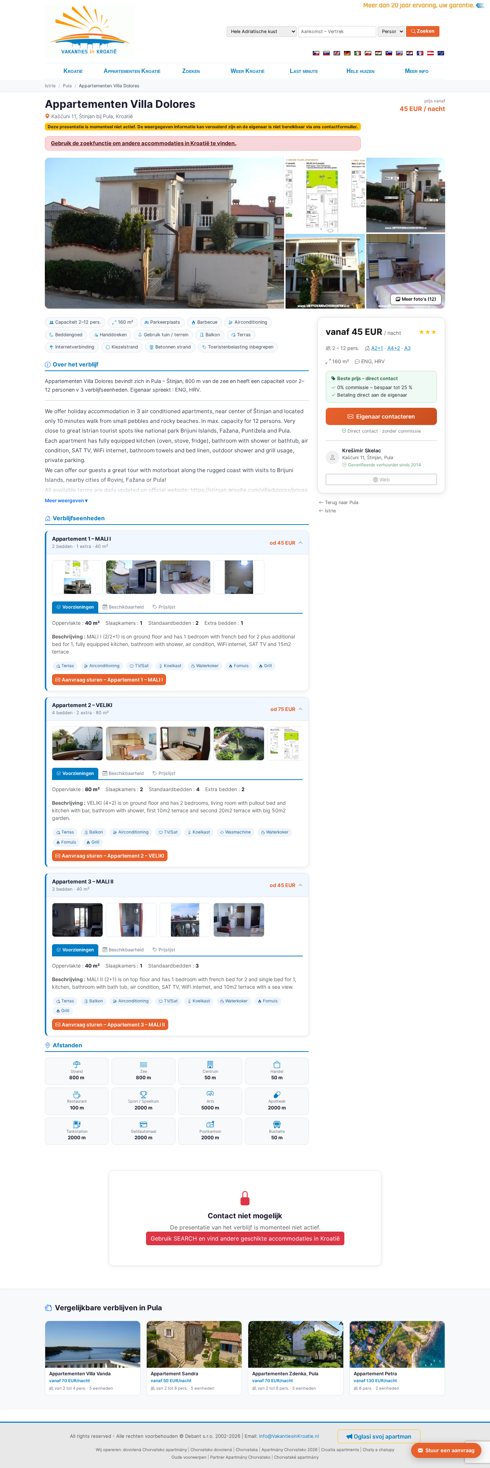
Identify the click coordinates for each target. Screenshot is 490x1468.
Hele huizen (360, 71)
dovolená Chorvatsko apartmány (155, 1449)
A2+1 (377, 348)
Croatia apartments (340, 1449)
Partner (217, 1457)
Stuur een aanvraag (450, 1450)
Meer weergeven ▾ (66, 500)
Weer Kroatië (247, 71)
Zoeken (425, 31)
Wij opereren (108, 1449)
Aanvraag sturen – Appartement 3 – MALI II (113, 1024)
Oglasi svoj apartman (382, 1436)
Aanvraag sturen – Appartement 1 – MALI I (112, 680)
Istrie (50, 85)
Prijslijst (167, 607)
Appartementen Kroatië (132, 71)
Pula (67, 85)
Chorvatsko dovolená (211, 1449)
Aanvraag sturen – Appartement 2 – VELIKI (113, 856)
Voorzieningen (78, 607)
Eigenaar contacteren (385, 416)
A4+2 (393, 348)
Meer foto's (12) (419, 299)
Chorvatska (247, 1449)
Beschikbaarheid (126, 607)
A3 (407, 348)
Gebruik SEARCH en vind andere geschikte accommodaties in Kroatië (245, 1238)
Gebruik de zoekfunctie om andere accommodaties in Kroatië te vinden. (143, 143)
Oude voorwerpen (189, 1457)
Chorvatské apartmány (296, 1457)
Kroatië (73, 71)
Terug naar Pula (341, 502)
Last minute (304, 71)
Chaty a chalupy (378, 1449)
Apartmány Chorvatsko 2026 (289, 1449)
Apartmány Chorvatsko (248, 1457)
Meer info (417, 71)
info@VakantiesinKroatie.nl (289, 1436)
